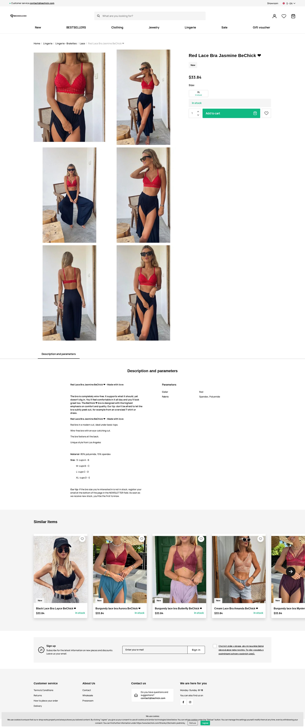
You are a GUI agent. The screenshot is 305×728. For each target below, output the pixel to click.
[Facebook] (183, 702)
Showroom (272, 3)
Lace (82, 43)
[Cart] (293, 16)
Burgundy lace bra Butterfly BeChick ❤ (178, 608)
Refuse (192, 723)
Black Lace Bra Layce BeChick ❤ (56, 608)
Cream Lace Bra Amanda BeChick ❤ (236, 608)
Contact (86, 690)
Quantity (192, 113)
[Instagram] (190, 702)
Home (37, 43)
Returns (38, 695)
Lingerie (47, 43)
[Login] (274, 16)
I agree (205, 723)
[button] (82, 539)
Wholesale (87, 695)
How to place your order (46, 700)
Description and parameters (59, 354)
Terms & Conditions (43, 690)
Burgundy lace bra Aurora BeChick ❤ (117, 608)
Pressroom (87, 700)
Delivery (38, 705)
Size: (192, 85)
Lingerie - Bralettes (66, 43)
